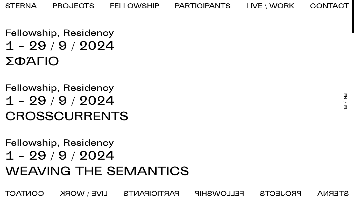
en (345, 96)
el (345, 107)
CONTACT (329, 7)
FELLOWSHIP (134, 7)
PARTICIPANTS (203, 7)
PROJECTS (73, 7)
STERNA (21, 7)
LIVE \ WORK (270, 7)
